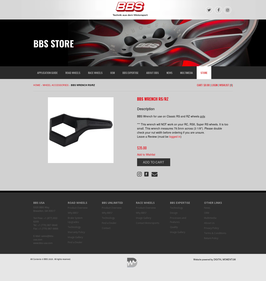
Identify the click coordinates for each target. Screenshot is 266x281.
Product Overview (77, 207)
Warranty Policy (76, 232)
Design (174, 213)
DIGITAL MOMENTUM (225, 259)
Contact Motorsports (147, 223)
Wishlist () (226, 85)
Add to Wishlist (146, 154)
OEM (206, 213)
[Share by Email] (154, 175)
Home (36, 85)
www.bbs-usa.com (43, 243)
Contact (106, 228)
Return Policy (211, 238)
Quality (174, 227)
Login (214, 85)
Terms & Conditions (215, 233)
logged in (175, 136)
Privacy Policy (211, 228)
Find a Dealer (75, 242)
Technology (74, 227)
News (207, 207)
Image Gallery (75, 237)
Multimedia (210, 218)
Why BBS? (73, 213)
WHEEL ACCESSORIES (56, 85)
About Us (209, 223)
